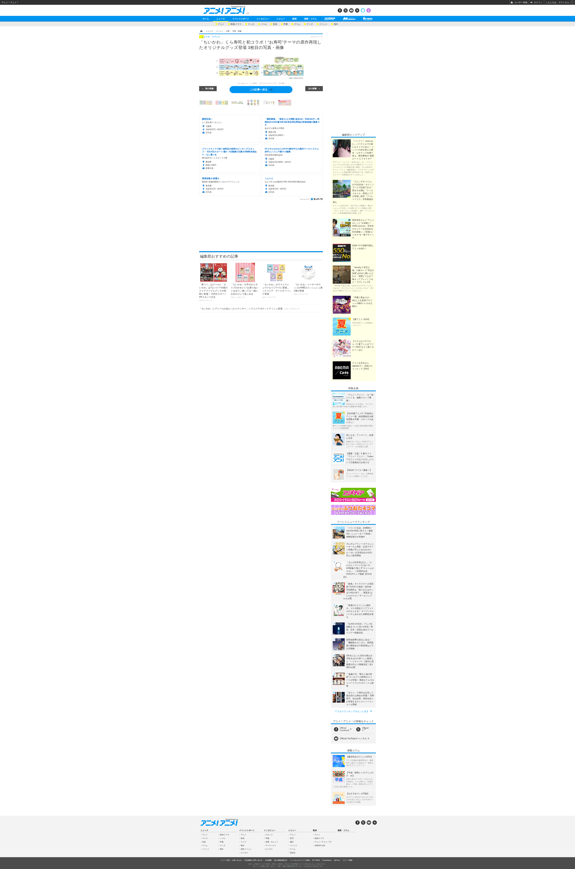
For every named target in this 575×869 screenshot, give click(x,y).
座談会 (292, 853)
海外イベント (246, 849)
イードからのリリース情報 (300, 860)
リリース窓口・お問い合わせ (231, 860)
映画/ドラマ (236, 24)
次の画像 (312, 88)
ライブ (243, 842)
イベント (323, 24)
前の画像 (209, 88)
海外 (336, 24)
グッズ (310, 24)
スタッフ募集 (347, 860)
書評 (292, 842)
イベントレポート (240, 19)
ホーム (206, 19)
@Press (337, 860)
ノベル (263, 24)
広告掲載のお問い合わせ (253, 860)
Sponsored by (305, 199)
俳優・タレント (271, 842)
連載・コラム (310, 19)
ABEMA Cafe (320, 845)
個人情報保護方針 (280, 860)
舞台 (242, 845)
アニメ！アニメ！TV (323, 842)
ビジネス (244, 853)
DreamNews (327, 860)
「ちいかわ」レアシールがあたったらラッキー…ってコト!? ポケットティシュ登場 (249, 308)
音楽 (275, 24)
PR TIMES (316, 860)
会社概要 (268, 860)
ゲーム (297, 24)
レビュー (281, 19)
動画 (294, 19)
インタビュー (263, 19)
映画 (242, 838)
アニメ (221, 24)
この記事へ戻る (261, 89)
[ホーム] (201, 31)
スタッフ (269, 835)
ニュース (220, 19)
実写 (292, 838)
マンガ (251, 24)
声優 (285, 24)
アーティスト (270, 845)
